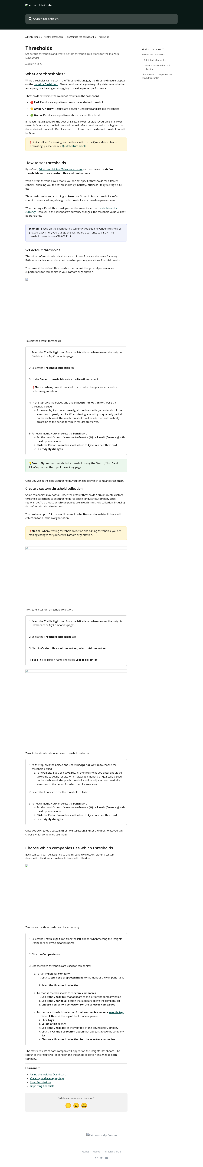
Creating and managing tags (47, 1078)
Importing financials (42, 1086)
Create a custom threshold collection (157, 67)
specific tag (116, 1012)
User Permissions (40, 1082)
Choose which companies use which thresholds (157, 76)
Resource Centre (112, 1151)
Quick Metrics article (74, 146)
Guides (85, 1151)
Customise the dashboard (80, 36)
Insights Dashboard (53, 36)
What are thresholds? (153, 49)
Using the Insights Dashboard (48, 1074)
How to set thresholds (153, 54)
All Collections (32, 36)
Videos (96, 1151)
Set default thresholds (155, 60)
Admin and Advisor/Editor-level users (60, 169)
